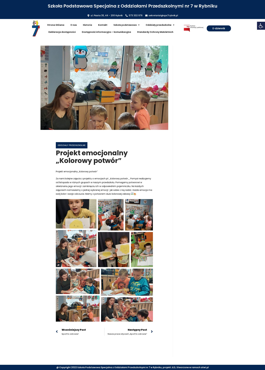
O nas (73, 24)
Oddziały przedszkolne (72, 145)
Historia (87, 24)
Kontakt (102, 24)
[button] (261, 26)
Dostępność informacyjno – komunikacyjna (106, 32)
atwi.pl (205, 367)
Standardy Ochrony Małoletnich (155, 32)
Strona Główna (55, 24)
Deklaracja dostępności (62, 32)
